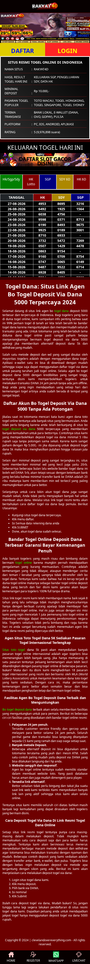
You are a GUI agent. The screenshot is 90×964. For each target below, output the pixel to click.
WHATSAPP (56, 961)
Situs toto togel (13, 650)
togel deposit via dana (18, 429)
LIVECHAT (78, 960)
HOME (11, 960)
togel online (23, 563)
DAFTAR (22, 51)
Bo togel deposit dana (17, 709)
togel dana (61, 311)
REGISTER (33, 960)
